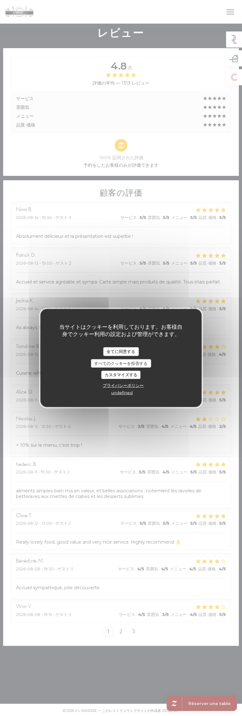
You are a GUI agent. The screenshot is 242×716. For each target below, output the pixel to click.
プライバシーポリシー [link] (123, 385)
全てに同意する (121, 351)
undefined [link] (122, 392)
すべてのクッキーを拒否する (120, 363)
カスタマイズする (121, 374)
